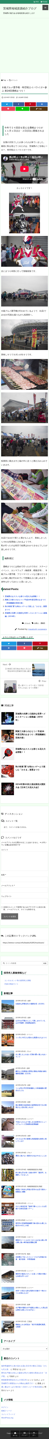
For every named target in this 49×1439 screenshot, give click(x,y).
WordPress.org (7, 1418)
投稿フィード (6, 1411)
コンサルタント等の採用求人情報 (17, 980)
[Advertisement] (24, 43)
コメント (4, 850)
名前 (3, 875)
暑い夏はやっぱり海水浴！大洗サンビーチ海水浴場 (21, 1387)
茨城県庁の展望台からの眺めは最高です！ (18, 1383)
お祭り (36, 623)
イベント (14, 80)
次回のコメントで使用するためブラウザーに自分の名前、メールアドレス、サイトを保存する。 (24, 908)
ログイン (4, 1407)
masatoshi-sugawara (37, 629)
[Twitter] (7, 104)
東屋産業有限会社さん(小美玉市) (14, 1380)
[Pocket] (8, 109)
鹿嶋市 (43, 623)
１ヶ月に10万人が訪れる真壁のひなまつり (31, 1037)
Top (4, 80)
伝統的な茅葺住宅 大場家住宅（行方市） (30, 1004)
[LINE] (22, 109)
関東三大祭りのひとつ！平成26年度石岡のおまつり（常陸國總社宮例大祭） (30, 734)
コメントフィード (8, 1414)
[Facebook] (18, 104)
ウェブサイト (6, 896)
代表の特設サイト (11, 984)
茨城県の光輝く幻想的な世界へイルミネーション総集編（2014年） (30, 716)
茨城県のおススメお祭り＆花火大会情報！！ (22, 596)
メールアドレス (8, 885)
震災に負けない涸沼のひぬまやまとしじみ (31, 1156)
